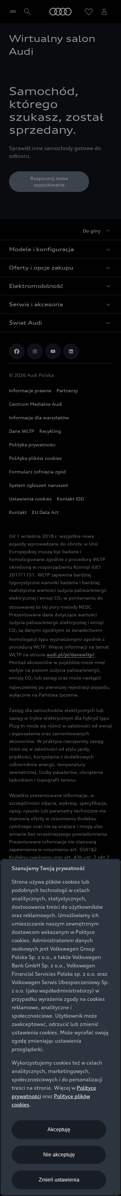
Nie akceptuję (59, 1154)
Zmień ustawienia (59, 1179)
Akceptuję (58, 1129)
